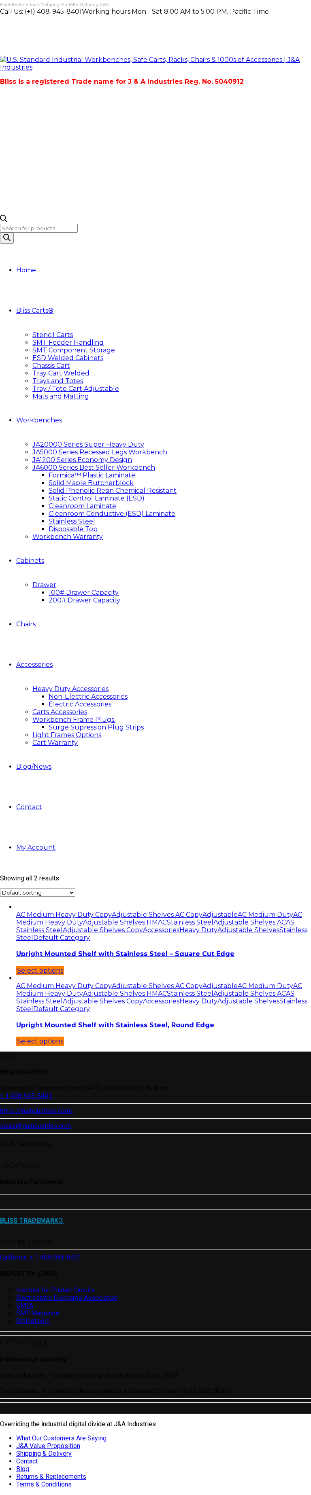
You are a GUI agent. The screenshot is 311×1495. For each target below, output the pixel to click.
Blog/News (33, 766)
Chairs (26, 624)
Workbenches (39, 420)
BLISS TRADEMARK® (32, 1220)
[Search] (7, 238)
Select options (40, 970)
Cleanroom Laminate (82, 506)
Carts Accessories (59, 712)
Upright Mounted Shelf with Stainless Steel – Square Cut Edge (125, 954)
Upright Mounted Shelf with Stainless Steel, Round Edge (115, 1025)
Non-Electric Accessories (88, 696)
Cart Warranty (55, 742)
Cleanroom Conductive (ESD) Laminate (112, 513)
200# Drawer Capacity (84, 600)
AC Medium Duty (265, 914)
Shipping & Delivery (44, 1453)
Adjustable (220, 914)
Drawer (44, 585)
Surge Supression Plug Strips (96, 727)
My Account (35, 847)
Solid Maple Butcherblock (91, 483)
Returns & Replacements (51, 1476)
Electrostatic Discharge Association (66, 1298)
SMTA (24, 1305)
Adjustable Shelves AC (249, 922)
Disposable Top (73, 529)
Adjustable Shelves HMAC (125, 922)
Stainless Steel (72, 521)
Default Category (61, 938)
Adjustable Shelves (248, 930)
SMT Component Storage (73, 350)
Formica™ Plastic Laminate (92, 475)
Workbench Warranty (67, 537)
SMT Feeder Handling (68, 342)
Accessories (34, 664)
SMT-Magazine (37, 1313)
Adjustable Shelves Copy (103, 930)
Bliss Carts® (34, 310)
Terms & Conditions (44, 1484)
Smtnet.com (33, 1321)
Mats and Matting (60, 396)
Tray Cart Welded (60, 373)
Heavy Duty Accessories (70, 689)
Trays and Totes (57, 381)
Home (26, 270)
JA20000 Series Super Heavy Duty (88, 444)
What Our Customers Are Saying (61, 1438)
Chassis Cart (51, 365)
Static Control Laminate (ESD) (97, 498)
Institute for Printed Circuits (55, 1290)
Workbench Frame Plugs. (73, 719)
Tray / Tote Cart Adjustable (75, 388)
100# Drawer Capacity (84, 592)
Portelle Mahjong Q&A (85, 4)
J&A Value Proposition (48, 1446)
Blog (22, 1469)
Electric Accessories (80, 704)
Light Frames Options (66, 735)
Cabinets (30, 560)
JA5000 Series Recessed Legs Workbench (99, 452)
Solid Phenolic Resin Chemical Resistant (113, 490)
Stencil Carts (52, 335)
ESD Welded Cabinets (67, 358)
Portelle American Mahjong (30, 4)
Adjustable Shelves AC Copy (157, 914)
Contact (29, 807)
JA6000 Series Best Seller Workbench (93, 467)
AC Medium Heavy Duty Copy (64, 914)
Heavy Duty (198, 930)
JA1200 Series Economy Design (82, 460)
